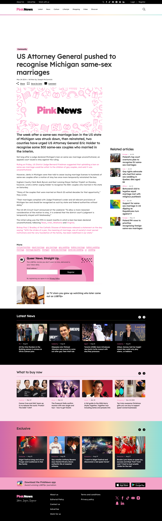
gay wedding (64, 247)
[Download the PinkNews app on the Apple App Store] (122, 485)
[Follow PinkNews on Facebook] (122, 498)
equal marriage (38, 247)
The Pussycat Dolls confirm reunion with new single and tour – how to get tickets (63, 405)
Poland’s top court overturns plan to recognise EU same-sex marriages (132, 161)
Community (22, 49)
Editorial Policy (57, 499)
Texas (43, 222)
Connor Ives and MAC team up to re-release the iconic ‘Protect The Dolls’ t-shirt (31, 405)
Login (133, 2)
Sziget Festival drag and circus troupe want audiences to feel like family (31, 462)
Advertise (31, 2)
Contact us (55, 504)
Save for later (36, 84)
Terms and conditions (90, 494)
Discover (94, 9)
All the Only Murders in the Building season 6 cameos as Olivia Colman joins (30, 349)
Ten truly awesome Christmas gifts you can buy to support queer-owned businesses (129, 405)
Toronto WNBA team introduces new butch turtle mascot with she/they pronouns (97, 349)
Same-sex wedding (75, 250)
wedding (91, 250)
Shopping (76, 9)
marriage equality (33, 250)
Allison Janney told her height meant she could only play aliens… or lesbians (129, 349)
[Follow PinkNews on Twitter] (117, 498)
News (48, 9)
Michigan (45, 250)
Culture (56, 9)
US (86, 250)
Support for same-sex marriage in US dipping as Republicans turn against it (132, 208)
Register (142, 2)
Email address (35, 268)
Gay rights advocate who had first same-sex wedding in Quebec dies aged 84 (132, 176)
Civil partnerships (23, 247)
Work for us (55, 514)
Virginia (70, 222)
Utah (49, 222)
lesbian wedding (93, 247)
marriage (20, 250)
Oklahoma (57, 222)
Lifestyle (66, 9)
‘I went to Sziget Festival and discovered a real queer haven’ (96, 461)
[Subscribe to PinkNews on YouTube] (133, 498)
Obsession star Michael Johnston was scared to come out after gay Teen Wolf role (63, 349)
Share (22, 84)
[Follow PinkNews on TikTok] (127, 498)
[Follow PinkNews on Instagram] (138, 498)
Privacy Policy (55, 278)
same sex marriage (59, 250)
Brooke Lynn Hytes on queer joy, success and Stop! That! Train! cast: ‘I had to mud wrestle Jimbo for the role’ (130, 463)
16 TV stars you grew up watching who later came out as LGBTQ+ (74, 295)
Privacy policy (87, 499)
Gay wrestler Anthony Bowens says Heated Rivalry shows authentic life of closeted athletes (64, 463)
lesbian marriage (78, 247)
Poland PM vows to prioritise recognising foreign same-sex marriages (132, 224)
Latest (40, 9)
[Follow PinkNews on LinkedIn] (123, 2)
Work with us (44, 2)
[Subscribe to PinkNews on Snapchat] (117, 503)
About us (54, 494)
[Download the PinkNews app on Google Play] (138, 485)
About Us (20, 2)
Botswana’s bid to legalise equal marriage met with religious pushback (132, 192)
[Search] (144, 9)
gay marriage (51, 247)
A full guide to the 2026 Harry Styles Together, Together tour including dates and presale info (97, 405)
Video (85, 9)
